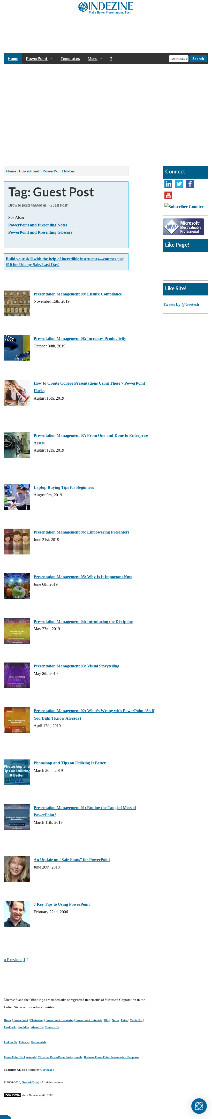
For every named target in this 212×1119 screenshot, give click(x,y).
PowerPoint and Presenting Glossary (40, 232)
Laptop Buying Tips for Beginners (64, 487)
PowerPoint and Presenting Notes (37, 225)
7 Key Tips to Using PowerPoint (62, 904)
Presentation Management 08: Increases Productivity (80, 338)
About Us (37, 1027)
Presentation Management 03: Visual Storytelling (76, 666)
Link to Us (10, 1042)
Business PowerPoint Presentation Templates (111, 1057)
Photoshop (36, 1020)
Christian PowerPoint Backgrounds (60, 1057)
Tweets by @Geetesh (181, 304)
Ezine (124, 1020)
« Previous (13, 959)
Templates (70, 58)
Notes (115, 1020)
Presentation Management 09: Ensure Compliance (78, 294)
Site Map (23, 1027)
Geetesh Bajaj (30, 1082)
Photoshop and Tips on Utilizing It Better (70, 763)
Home (13, 58)
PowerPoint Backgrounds (20, 1057)
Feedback (10, 1027)
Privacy (24, 1042)
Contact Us (52, 1027)
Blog (107, 1020)
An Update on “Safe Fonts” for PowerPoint (72, 859)
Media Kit (136, 1020)
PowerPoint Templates (59, 1020)
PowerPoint (37, 58)
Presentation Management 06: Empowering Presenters (81, 532)
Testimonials (38, 1042)
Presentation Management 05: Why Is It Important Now (83, 577)
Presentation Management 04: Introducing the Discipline (83, 621)
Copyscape (47, 1069)
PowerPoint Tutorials (88, 1020)
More (92, 58)
